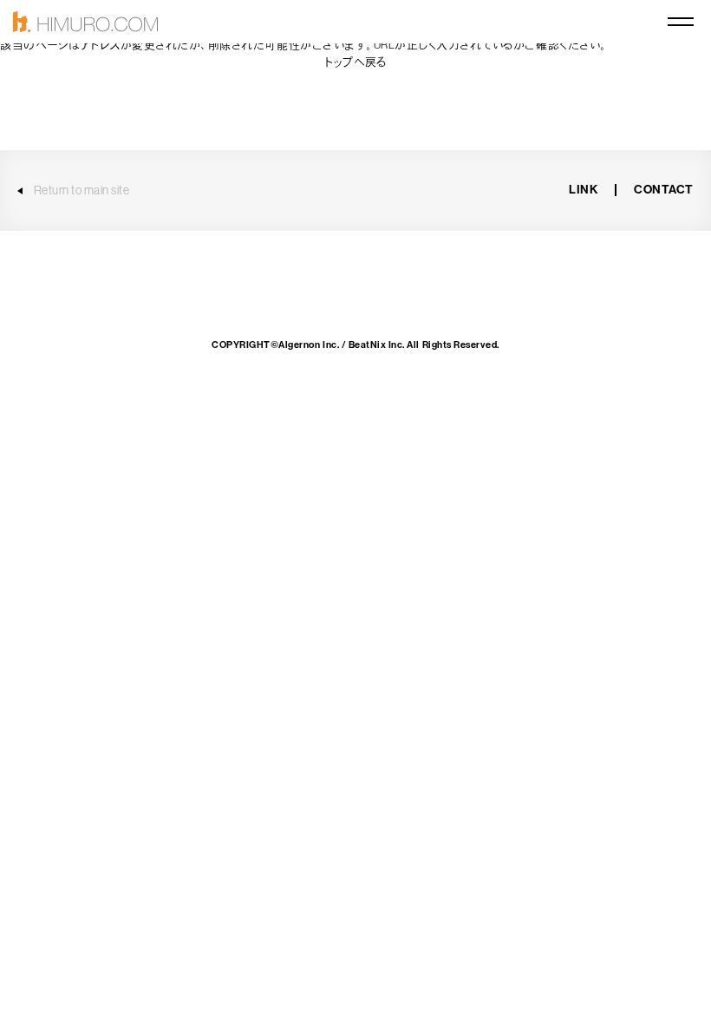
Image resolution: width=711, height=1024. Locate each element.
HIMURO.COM (85, 22)
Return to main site (82, 190)
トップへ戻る (355, 62)
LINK (583, 189)
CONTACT (664, 189)
